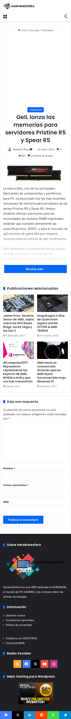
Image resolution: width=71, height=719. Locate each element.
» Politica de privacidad (17, 624)
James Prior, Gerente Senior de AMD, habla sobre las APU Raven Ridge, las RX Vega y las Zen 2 (18, 323)
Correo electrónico (16, 485)
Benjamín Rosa (21, 149)
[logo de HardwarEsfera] (19, 6)
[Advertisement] (35, 69)
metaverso (28, 254)
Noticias (34, 30)
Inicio (23, 30)
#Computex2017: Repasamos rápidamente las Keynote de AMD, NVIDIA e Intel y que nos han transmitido (18, 372)
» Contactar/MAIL (14, 643)
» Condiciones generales (18, 620)
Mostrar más (35, 269)
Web (6, 501)
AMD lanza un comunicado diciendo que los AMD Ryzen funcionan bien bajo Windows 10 (51, 372)
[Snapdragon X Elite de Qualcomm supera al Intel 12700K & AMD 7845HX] (52, 303)
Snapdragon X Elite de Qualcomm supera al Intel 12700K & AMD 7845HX (51, 323)
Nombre (9, 468)
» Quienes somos (14, 615)
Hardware (47, 30)
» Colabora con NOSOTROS (20, 638)
